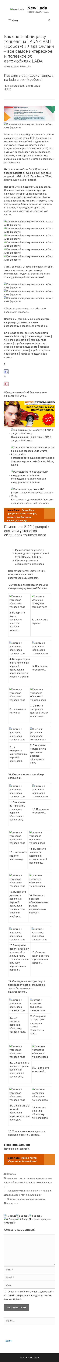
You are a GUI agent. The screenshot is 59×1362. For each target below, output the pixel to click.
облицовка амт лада (23, 1182)
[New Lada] (17, 9)
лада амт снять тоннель (21, 1178)
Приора (11, 1174)
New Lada (37, 7)
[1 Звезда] (10, 1216)
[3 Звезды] (35, 1216)
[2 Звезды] (22, 1216)
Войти (8, 1340)
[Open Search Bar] (49, 20)
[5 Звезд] (22, 1219)
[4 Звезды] (10, 1219)
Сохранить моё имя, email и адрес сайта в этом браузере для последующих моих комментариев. (29, 1295)
